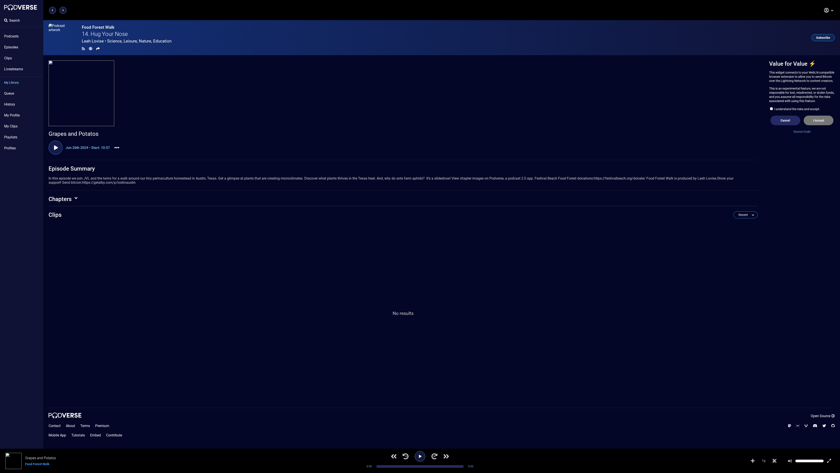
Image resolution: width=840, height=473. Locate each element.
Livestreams (13, 69)
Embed (95, 435)
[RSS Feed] (83, 49)
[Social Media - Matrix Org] (797, 426)
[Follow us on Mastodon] (789, 426)
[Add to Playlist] (752, 461)
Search (14, 20)
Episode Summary (72, 168)
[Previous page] (52, 10)
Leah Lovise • (127, 41)
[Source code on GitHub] (833, 426)
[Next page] (63, 10)
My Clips (11, 126)
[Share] (98, 49)
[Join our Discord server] (815, 426)
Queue (9, 93)
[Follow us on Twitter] (824, 426)
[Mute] (789, 461)
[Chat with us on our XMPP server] (806, 426)
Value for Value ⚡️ (792, 63)
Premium (102, 426)
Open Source (820, 416)
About (70, 426)
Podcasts (11, 36)
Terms (85, 426)
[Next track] (446, 456)
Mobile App (57, 435)
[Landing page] (20, 7)
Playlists (10, 137)
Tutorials (78, 435)
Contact (55, 426)
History (9, 104)
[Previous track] (393, 456)
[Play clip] (56, 148)
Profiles (10, 148)
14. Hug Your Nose (105, 34)
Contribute (114, 435)
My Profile (12, 115)
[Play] (420, 456)
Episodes (11, 47)
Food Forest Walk (98, 27)
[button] (829, 10)
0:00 (369, 466)
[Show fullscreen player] (829, 461)
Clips (8, 58)
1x (764, 461)
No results (403, 313)
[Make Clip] (774, 461)
